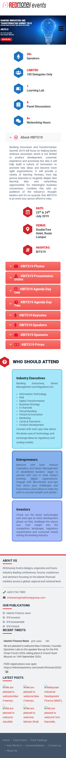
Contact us (54, 745)
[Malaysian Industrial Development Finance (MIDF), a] (53, 694)
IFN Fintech (12, 626)
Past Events (20, 740)
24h (47, 641)
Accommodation (35, 745)
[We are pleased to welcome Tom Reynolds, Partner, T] (53, 715)
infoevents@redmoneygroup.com (26, 597)
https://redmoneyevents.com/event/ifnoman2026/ (33, 667)
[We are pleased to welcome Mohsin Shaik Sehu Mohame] (32, 715)
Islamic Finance (18, 613)
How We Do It (14, 745)
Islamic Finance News (16, 640)
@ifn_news (36, 641)
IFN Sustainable (15, 621)
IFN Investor (13, 617)
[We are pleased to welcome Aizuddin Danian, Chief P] (12, 715)
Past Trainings (39, 740)
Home (6, 740)
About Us (12, 750)
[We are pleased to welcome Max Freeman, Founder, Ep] (12, 694)
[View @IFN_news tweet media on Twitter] (7, 671)
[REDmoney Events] (25, 5)
